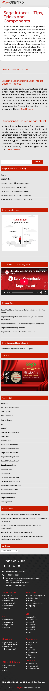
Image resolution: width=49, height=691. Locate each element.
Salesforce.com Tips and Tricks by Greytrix (16, 199)
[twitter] (9, 566)
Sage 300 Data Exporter (9, 453)
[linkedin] (14, 566)
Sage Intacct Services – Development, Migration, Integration (22, 324)
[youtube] (19, 566)
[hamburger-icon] (44, 2)
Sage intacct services (8, 498)
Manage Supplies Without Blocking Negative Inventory (20, 514)
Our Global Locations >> (14, 586)
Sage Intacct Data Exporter (10, 481)
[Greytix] (21, 561)
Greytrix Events (6, 420)
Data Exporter (6, 412)
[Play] (4, 292)
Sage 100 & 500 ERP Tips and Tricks (14, 187)
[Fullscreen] (45, 292)
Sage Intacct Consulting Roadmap (13, 328)
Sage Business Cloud (8, 465)
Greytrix (4, 175)
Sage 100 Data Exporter (9, 444)
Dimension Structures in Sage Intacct (24, 121)
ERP (28, 614)
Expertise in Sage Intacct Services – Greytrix (17, 349)
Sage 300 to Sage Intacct (10, 457)
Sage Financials (6, 469)
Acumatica (4, 403)
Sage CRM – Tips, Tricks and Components (16, 195)
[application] (24, 281)
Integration (5, 436)
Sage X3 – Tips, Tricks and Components (15, 183)
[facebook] (4, 566)
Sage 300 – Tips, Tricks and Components (15, 191)
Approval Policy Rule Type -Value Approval (16, 532)
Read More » (27, 109)
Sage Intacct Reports (8, 494)
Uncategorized (6, 502)
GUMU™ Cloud (6, 179)
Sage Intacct (5, 473)
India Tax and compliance (10, 432)
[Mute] (41, 292)
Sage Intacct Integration (9, 489)
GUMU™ (4, 428)
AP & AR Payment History (10, 408)
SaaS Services (6, 440)
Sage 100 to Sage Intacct (10, 449)
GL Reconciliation (7, 416)
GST (2, 424)
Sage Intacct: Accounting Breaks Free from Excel (18, 332)
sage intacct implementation (11, 485)
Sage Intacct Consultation (10, 477)
